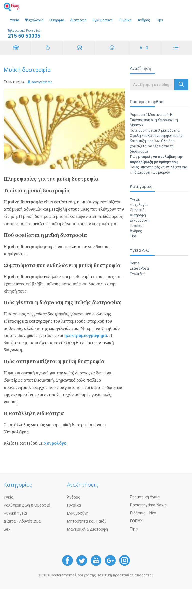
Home (135, 263)
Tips (159, 20)
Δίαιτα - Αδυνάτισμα (22, 521)
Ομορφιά (57, 20)
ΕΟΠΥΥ (136, 521)
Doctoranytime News (148, 505)
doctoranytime (41, 82)
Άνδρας (144, 20)
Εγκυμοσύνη (103, 20)
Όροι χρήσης (85, 575)
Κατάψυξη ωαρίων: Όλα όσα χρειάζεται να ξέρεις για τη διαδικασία (152, 146)
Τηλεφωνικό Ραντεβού (24, 34)
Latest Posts (140, 268)
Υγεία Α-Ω (138, 274)
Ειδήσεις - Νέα (143, 513)
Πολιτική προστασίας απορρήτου (125, 575)
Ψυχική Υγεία (15, 513)
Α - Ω (144, 47)
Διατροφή (78, 20)
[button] (181, 84)
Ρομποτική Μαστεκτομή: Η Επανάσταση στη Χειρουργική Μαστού (154, 120)
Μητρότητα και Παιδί (86, 521)
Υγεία (14, 20)
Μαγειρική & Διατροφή (87, 529)
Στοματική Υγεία (145, 497)
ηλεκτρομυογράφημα (85, 335)
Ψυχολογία (34, 20)
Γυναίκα (125, 20)
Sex (7, 529)
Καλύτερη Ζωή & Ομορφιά (27, 505)
